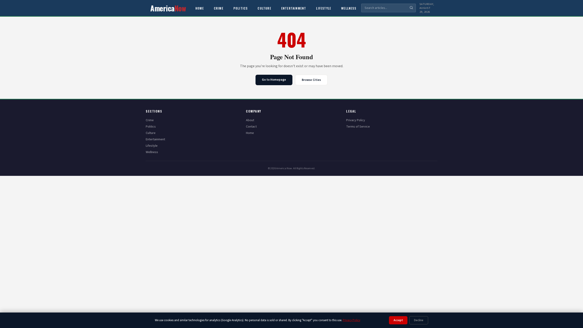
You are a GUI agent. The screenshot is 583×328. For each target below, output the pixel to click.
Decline (418, 320)
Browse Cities (311, 80)
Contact (251, 126)
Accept (398, 320)
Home (199, 8)
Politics (240, 8)
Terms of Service (358, 126)
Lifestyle (323, 8)
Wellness (348, 8)
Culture (264, 8)
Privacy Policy (355, 120)
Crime (218, 8)
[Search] (411, 8)
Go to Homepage (274, 79)
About (250, 120)
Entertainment (293, 8)
